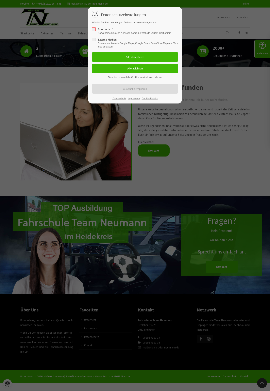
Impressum (134, 98)
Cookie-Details (150, 98)
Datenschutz (119, 98)
